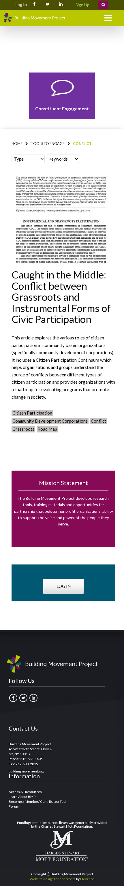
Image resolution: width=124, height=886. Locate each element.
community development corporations (50, 421)
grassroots (23, 429)
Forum (14, 806)
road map (47, 429)
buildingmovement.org (26, 771)
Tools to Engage (48, 144)
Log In (21, 4)
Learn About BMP (22, 796)
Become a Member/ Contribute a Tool (37, 801)
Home (17, 144)
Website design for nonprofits (53, 879)
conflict (98, 421)
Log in (64, 586)
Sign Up (82, 4)
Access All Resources (25, 792)
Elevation (87, 879)
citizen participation (32, 412)
